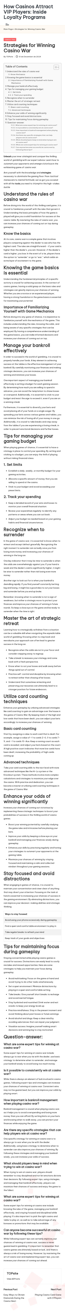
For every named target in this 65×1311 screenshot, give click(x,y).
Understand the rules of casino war (23, 71)
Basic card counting (20, 107)
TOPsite (12, 1273)
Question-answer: (15, 122)
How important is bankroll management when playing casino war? (36, 131)
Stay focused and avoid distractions (24, 116)
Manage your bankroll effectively (22, 86)
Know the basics (18, 74)
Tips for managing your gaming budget (25, 89)
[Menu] (7, 24)
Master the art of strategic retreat (23, 101)
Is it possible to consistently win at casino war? (34, 128)
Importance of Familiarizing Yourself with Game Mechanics (32, 81)
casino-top (10, 39)
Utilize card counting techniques (22, 104)
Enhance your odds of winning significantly (27, 113)
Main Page (8, 29)
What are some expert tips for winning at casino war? (36, 125)
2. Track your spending (21, 95)
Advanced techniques (21, 110)
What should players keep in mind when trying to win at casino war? (36, 141)
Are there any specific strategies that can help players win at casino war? (34, 136)
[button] (13, 1278)
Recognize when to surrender (20, 98)
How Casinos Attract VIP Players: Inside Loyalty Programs (28, 12)
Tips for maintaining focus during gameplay (28, 119)
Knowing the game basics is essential (24, 77)
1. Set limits (16, 92)
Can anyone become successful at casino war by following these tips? (35, 148)
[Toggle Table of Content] (54, 67)
